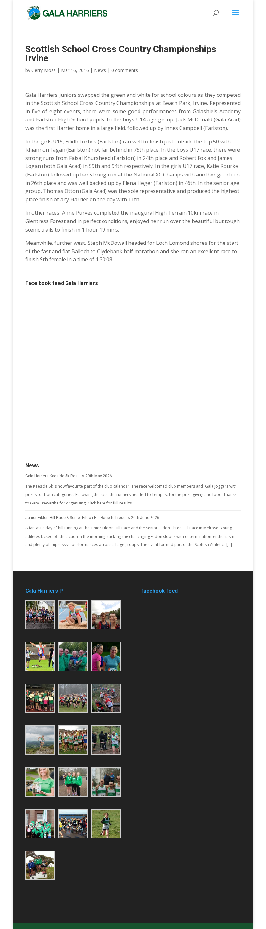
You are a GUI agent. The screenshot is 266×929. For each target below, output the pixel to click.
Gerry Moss (43, 70)
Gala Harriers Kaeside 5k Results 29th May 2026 (68, 476)
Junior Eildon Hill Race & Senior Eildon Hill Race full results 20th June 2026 (92, 517)
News (100, 70)
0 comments (124, 70)
